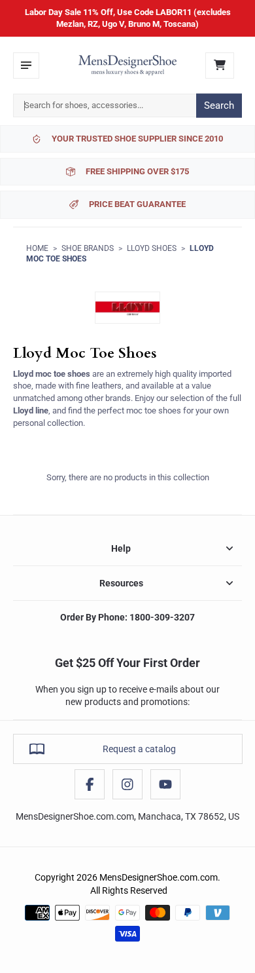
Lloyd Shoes (152, 248)
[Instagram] (127, 784)
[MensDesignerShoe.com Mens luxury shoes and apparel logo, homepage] (127, 65)
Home (37, 248)
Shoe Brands (87, 248)
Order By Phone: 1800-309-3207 (127, 617)
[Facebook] (89, 784)
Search (219, 105)
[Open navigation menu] (26, 65)
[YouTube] (165, 784)
